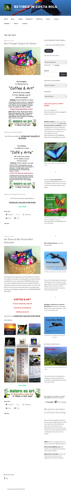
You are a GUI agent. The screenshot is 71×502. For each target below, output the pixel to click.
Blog (12, 19)
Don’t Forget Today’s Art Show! (20, 43)
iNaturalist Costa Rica (51, 454)
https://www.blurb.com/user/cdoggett (54, 112)
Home (6, 19)
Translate (56, 65)
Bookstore (29, 19)
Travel (48, 19)
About (16, 23)
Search (46, 70)
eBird (46, 442)
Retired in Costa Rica (35, 7)
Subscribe (49, 50)
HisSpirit (6, 23)
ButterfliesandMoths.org (52, 447)
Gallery (20, 19)
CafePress (39, 19)
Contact (24, 23)
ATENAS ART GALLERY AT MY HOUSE (22, 202)
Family (56, 19)
